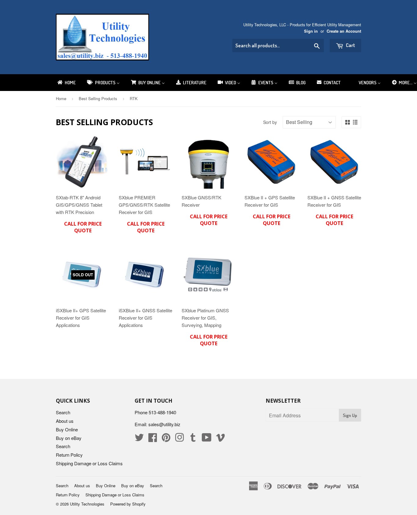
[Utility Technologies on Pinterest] (166, 439)
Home (61, 98)
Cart (350, 45)
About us (65, 421)
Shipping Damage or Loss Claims (89, 463)
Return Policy (69, 455)
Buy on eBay (69, 438)
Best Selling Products (98, 98)
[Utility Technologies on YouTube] (207, 439)
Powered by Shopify (128, 504)
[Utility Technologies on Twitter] (139, 439)
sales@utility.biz (164, 424)
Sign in (311, 31)
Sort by (270, 122)
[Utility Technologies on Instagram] (179, 439)
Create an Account (344, 31)
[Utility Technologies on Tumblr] (193, 439)
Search (63, 412)
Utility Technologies (87, 504)
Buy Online (67, 429)
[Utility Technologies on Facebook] (152, 439)
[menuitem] (66, 82)
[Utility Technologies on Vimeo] (220, 439)
